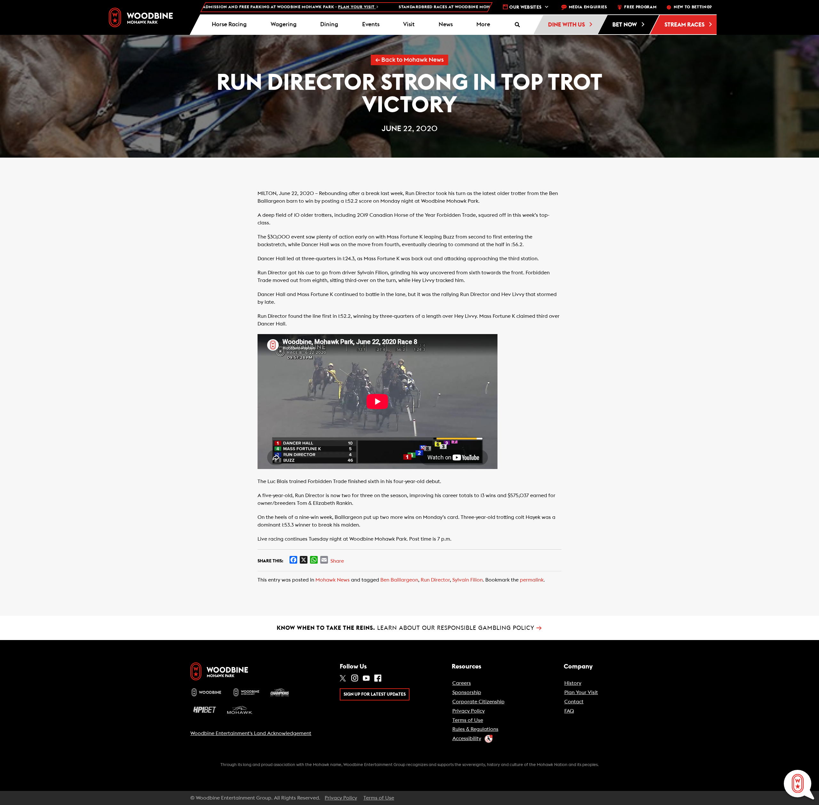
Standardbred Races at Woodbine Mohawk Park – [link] (469, 7)
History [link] (572, 683)
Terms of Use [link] (467, 720)
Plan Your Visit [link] (581, 692)
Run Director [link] (435, 579)
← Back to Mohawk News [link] (409, 60)
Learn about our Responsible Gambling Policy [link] (409, 628)
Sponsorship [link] (466, 692)
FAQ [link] (569, 711)
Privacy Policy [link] (468, 711)
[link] (141, 17)
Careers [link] (461, 683)
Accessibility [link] (466, 738)
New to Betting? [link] (693, 7)
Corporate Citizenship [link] (478, 701)
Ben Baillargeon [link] (399, 579)
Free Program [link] (640, 7)
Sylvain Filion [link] (467, 579)
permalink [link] (532, 579)
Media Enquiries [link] (588, 7)
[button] (483, 24)
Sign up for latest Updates (375, 694)
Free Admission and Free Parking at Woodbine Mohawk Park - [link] (246, 7)
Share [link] (337, 561)
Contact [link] (574, 701)
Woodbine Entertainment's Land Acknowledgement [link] (250, 733)
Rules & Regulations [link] (475, 729)
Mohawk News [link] (332, 579)
